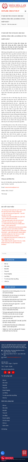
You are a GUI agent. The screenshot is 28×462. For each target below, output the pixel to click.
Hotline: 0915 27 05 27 (10, 11)
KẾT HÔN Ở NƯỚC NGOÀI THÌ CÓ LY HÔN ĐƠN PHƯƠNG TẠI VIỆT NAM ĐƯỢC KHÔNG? (13, 242)
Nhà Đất (6, 268)
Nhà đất (5, 410)
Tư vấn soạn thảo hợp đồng (11, 279)
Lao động (5, 415)
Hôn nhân (6, 266)
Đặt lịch (24, 454)
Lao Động (6, 276)
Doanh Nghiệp (8, 273)
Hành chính (5, 425)
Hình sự (5, 423)
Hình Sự (6, 281)
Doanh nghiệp (6, 418)
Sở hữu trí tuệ (6, 420)
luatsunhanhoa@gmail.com (12, 187)
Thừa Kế (6, 271)
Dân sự (6, 263)
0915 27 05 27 (9, 458)
